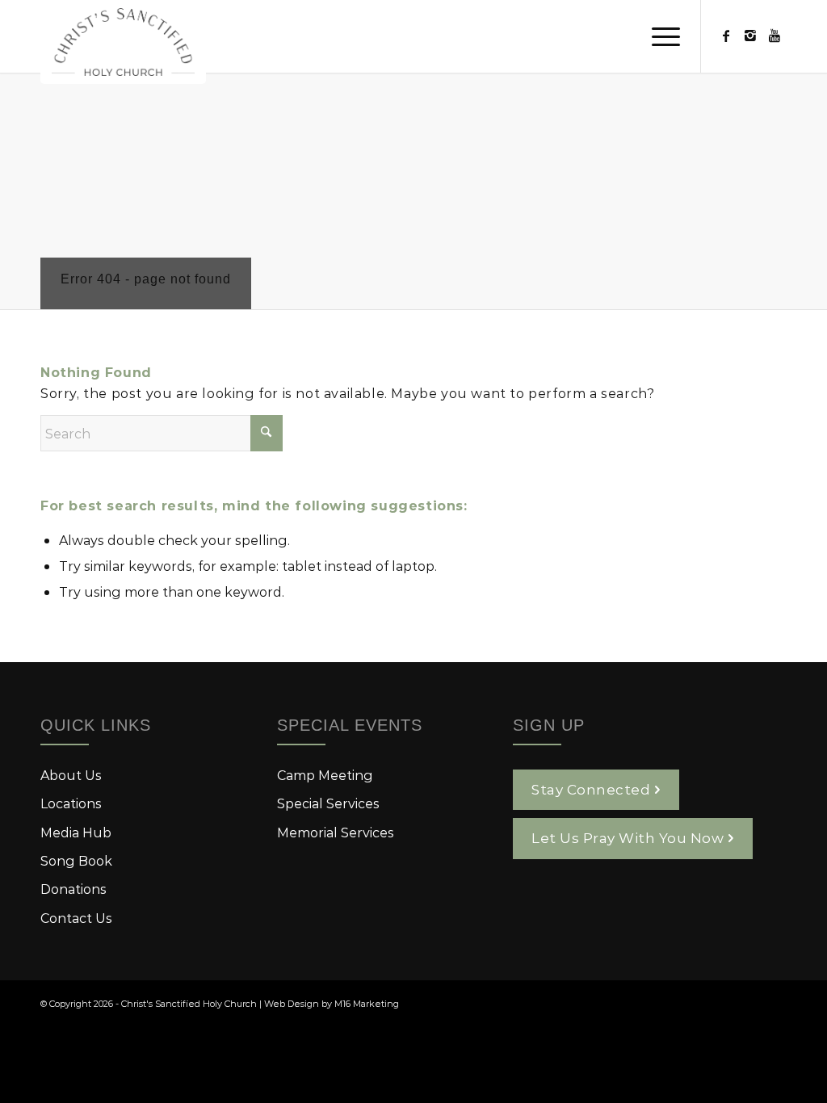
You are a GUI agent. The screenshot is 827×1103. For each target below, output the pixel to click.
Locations (71, 803)
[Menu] (660, 36)
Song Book (76, 860)
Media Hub (75, 832)
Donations (73, 888)
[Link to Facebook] (726, 35)
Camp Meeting (325, 774)
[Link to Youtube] (774, 35)
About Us (71, 774)
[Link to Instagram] (750, 35)
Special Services (328, 803)
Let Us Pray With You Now (627, 837)
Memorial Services (335, 832)
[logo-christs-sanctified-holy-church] (123, 42)
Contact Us (76, 917)
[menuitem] (660, 36)
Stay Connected (590, 789)
